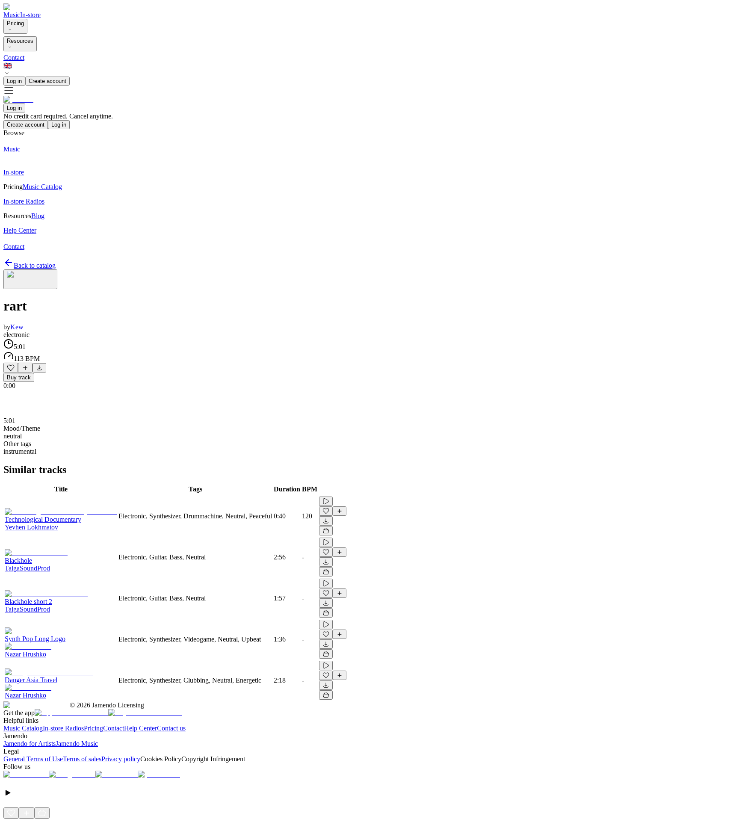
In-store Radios (63, 728)
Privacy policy (120, 759)
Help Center (140, 728)
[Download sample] (39, 368)
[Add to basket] (326, 530)
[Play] (30, 279)
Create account (47, 81)
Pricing (15, 23)
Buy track (19, 377)
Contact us (171, 728)
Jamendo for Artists (29, 743)
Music (11, 14)
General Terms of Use (33, 759)
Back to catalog (35, 265)
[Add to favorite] (10, 368)
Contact (13, 57)
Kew (17, 327)
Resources (20, 41)
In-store (30, 14)
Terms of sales (82, 759)
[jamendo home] (18, 7)
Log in (14, 81)
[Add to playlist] (25, 368)
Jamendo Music (77, 743)
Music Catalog (23, 728)
